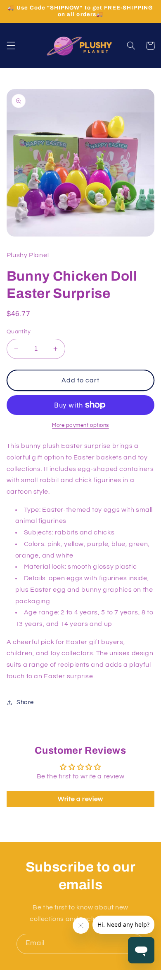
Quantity (19, 332)
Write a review (80, 799)
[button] (10, 45)
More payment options (80, 425)
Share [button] (25, 702)
